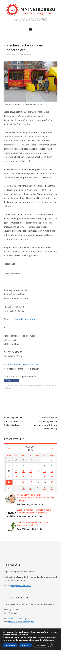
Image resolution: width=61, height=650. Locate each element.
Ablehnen (25, 645)
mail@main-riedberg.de (21, 585)
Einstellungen (46, 640)
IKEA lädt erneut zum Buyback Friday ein (14, 421)
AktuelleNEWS (15, 385)
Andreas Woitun (26, 54)
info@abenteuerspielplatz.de (24, 364)
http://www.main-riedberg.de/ (21, 621)
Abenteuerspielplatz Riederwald (39, 385)
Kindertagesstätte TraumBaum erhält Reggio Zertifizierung (44, 423)
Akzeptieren (10, 645)
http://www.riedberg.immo (22, 319)
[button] (11, 380)
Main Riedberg (30, 19)
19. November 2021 (10, 54)
